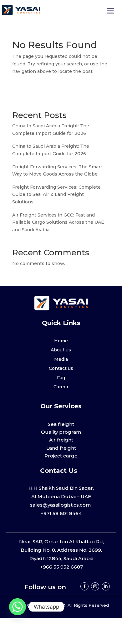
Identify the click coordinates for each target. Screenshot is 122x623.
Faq (61, 377)
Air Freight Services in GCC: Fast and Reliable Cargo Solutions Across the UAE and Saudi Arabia (58, 222)
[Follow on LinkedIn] (106, 586)
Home (61, 341)
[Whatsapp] (17, 606)
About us (61, 350)
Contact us (61, 368)
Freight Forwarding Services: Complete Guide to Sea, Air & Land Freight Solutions (56, 194)
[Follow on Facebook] (84, 586)
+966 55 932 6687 (61, 567)
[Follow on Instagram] (95, 586)
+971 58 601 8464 (61, 513)
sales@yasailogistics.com (61, 505)
